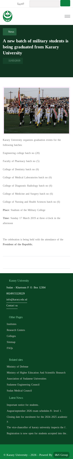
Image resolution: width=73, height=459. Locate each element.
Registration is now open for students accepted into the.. (37, 433)
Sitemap (11, 342)
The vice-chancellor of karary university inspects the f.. (37, 427)
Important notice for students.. (23, 404)
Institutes (11, 324)
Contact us (12, 305)
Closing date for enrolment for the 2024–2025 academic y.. (37, 419)
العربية (21, 3)
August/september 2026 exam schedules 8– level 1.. (35, 410)
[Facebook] (24, 449)
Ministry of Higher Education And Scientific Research (36, 372)
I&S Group (61, 455)
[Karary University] (7, 16)
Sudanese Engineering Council (23, 384)
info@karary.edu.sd (16, 299)
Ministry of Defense (17, 366)
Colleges (11, 336)
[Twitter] (32, 449)
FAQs (10, 348)
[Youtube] (40, 449)
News (10, 31)
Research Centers (16, 330)
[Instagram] (49, 449)
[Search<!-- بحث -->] (65, 3)
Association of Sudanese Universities (26, 378)
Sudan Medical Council (19, 390)
